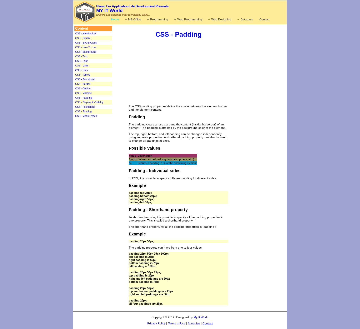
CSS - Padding (83, 97)
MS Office (134, 19)
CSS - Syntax (82, 38)
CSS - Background (85, 51)
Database (246, 19)
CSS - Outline (83, 88)
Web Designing (221, 19)
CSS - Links (82, 65)
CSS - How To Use (85, 47)
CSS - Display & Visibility (89, 102)
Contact (264, 19)
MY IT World (132, 8)
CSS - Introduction (85, 33)
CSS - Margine (83, 93)
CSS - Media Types (86, 116)
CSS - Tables (82, 74)
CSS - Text (81, 56)
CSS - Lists (81, 70)
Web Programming (189, 19)
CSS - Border (82, 84)
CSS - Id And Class (86, 42)
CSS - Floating (83, 111)
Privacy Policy (156, 323)
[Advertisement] (100, 184)
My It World (201, 317)
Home (115, 19)
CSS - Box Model (85, 79)
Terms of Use (176, 323)
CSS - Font (81, 61)
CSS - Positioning (85, 106)
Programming (159, 19)
